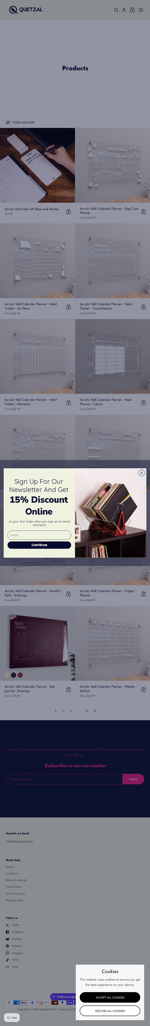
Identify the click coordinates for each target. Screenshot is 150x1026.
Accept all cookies (110, 997)
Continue (39, 545)
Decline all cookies (110, 1011)
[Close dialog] (141, 473)
